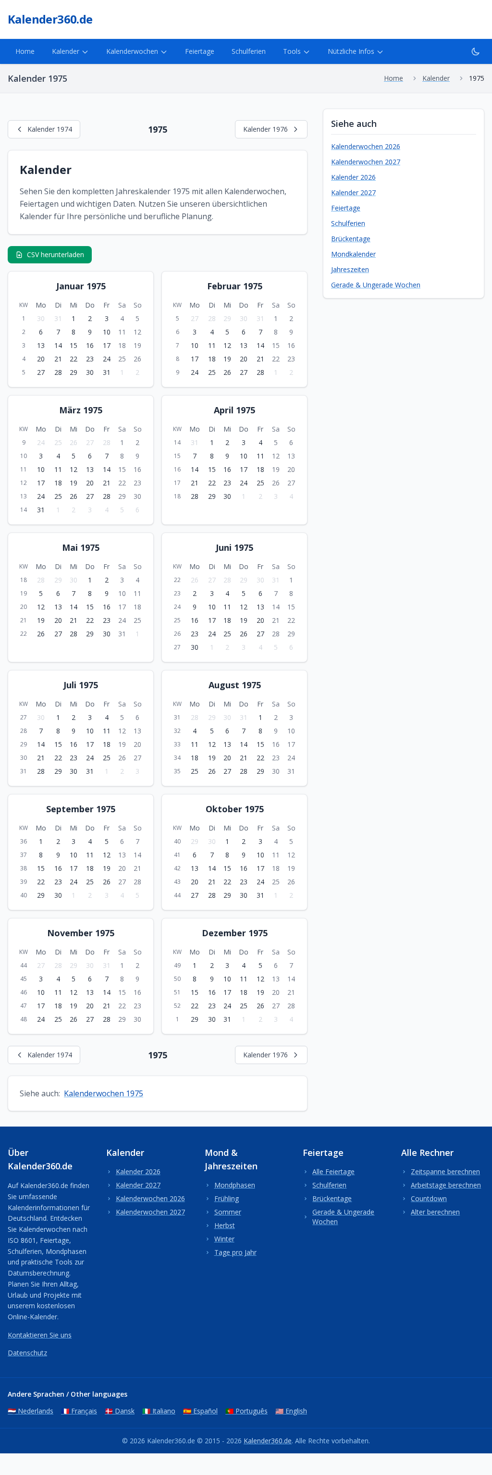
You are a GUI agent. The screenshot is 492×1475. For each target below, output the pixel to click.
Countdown (429, 1198)
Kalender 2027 (353, 192)
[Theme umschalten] (475, 51)
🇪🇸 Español (200, 1410)
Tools (292, 51)
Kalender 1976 (265, 129)
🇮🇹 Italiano (158, 1410)
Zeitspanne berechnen (445, 1171)
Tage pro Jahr (235, 1252)
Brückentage (350, 238)
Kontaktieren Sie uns (40, 1334)
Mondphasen (234, 1185)
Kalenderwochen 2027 (365, 161)
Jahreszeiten (350, 269)
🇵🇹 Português (246, 1410)
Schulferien (249, 51)
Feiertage (199, 51)
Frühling (226, 1198)
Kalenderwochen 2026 (365, 146)
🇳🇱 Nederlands (30, 1410)
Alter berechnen (435, 1211)
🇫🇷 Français (79, 1410)
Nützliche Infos (351, 51)
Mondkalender (353, 254)
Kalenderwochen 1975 (103, 1093)
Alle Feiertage (333, 1171)
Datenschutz (27, 1352)
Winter (224, 1238)
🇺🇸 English (291, 1410)
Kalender (65, 51)
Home (25, 51)
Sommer (227, 1211)
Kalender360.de (268, 1440)
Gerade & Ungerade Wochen (375, 284)
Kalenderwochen (132, 51)
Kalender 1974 (49, 129)
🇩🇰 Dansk (120, 1410)
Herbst (224, 1225)
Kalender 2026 (353, 177)
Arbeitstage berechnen (446, 1185)
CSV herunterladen (55, 254)
